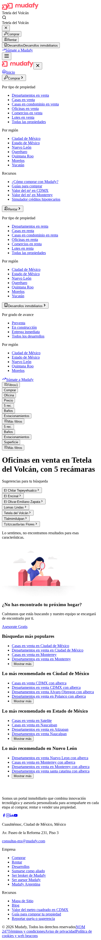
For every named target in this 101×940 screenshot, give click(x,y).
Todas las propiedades (29, 122)
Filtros (12, 385)
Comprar (13, 34)
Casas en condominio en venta (35, 104)
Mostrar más (23, 664)
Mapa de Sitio (22, 901)
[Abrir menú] (6, 56)
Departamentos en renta (30, 226)
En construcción (24, 327)
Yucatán (18, 165)
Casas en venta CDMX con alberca (39, 683)
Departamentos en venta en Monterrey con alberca (50, 767)
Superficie (11, 442)
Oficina (9, 395)
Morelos (18, 160)
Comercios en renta (27, 244)
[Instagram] (8, 816)
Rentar (12, 40)
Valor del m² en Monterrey (32, 195)
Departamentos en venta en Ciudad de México (47, 650)
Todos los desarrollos (28, 336)
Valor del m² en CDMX (30, 190)
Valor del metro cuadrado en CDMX (40, 910)
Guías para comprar (27, 186)
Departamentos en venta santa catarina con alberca (50, 771)
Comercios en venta (27, 113)
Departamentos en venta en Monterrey (41, 659)
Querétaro (19, 152)
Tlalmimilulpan (14, 519)
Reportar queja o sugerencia (33, 918)
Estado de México (26, 143)
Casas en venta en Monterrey (34, 655)
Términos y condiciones (26, 931)
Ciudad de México (26, 138)
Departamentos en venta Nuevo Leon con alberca (50, 758)
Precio (8, 400)
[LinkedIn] (12, 816)
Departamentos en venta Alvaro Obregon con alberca (53, 692)
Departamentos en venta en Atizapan (40, 729)
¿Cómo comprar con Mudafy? (35, 182)
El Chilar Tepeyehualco (20, 490)
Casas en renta (23, 231)
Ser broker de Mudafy (29, 875)
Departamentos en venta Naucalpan (39, 734)
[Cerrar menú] (37, 65)
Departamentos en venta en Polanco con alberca (49, 696)
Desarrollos (20, 866)
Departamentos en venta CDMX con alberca (46, 687)
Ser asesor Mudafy (26, 880)
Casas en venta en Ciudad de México (40, 646)
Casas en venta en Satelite (32, 720)
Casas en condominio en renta (35, 235)
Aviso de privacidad (60, 931)
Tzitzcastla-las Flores (19, 524)
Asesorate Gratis (14, 627)
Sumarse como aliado (28, 871)
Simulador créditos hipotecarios (36, 199)
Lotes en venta (23, 117)
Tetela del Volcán (16, 513)
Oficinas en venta (25, 108)
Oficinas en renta (25, 239)
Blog (15, 905)
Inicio (10, 72)
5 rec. (8, 405)
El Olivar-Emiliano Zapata (22, 502)
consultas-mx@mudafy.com (23, 841)
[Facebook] (4, 816)
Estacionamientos (16, 416)
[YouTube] (16, 816)
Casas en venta (23, 100)
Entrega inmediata (26, 332)
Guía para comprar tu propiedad (36, 914)
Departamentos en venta (30, 95)
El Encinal (11, 496)
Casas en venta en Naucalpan (34, 725)
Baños (8, 411)
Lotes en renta (23, 248)
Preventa (18, 323)
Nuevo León (21, 147)
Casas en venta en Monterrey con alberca (43, 762)
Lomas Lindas (14, 507)
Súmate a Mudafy (19, 50)
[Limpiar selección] (6, 28)
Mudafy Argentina (26, 884)
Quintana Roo (23, 156)
